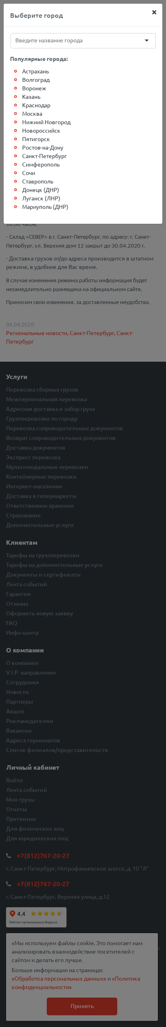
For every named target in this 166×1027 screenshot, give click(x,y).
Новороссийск (41, 130)
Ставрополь (37, 181)
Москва (32, 113)
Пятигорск (36, 138)
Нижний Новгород (46, 121)
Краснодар (36, 104)
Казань (31, 96)
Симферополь (41, 164)
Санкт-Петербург (44, 155)
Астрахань (35, 71)
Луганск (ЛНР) (41, 198)
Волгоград (36, 79)
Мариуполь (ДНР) (45, 206)
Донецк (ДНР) (40, 189)
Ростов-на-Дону (42, 147)
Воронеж (34, 88)
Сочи (28, 172)
